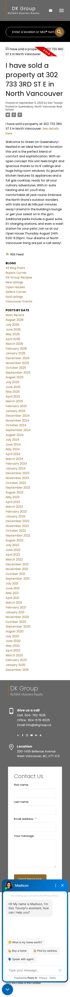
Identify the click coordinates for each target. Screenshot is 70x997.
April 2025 (13, 396)
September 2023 (18, 487)
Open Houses (15, 287)
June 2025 (13, 387)
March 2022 (14, 559)
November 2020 (17, 617)
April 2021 (12, 598)
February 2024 (16, 463)
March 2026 (14, 344)
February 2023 (16, 511)
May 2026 (13, 334)
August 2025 (15, 377)
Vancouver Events (19, 301)
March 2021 (14, 602)
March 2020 (14, 655)
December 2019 (17, 670)
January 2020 (15, 665)
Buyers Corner (16, 273)
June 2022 (13, 550)
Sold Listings (14, 297)
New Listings (14, 282)
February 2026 (16, 348)
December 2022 (17, 521)
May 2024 (13, 449)
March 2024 (14, 459)
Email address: (24, 819)
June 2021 (13, 588)
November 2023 (17, 478)
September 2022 (18, 535)
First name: (21, 785)
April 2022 (13, 554)
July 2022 (12, 545)
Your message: (24, 836)
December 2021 (17, 564)
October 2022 (16, 530)
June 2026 (13, 329)
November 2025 (17, 363)
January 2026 (15, 353)
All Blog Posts (15, 268)
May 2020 (13, 646)
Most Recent (15, 315)
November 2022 (17, 526)
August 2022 (14, 540)
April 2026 (13, 339)
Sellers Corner (16, 292)
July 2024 (12, 439)
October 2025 (16, 368)
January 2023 (15, 516)
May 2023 (12, 497)
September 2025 (18, 372)
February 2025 (16, 406)
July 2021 (12, 583)
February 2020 (16, 660)
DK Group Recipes (19, 277)
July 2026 (12, 324)
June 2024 (13, 444)
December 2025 (17, 358)
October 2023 (16, 483)
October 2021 (15, 574)
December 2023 (17, 473)
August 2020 (15, 631)
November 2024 (17, 420)
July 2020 (12, 636)
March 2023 (14, 506)
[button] (18, 735)
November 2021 (17, 569)
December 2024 (18, 415)
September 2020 (18, 626)
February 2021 (16, 607)
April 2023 (13, 502)
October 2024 (16, 425)
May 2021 (12, 593)
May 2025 (13, 392)
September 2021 (17, 578)
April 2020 (13, 650)
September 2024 (18, 430)
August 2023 (14, 492)
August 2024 (15, 435)
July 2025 (12, 382)
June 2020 (13, 641)
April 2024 (13, 454)
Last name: (21, 802)
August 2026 (15, 320)
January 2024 (16, 468)
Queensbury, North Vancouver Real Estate (34, 108)
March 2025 (14, 401)
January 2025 (15, 411)
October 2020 (16, 622)
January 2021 (15, 612)
